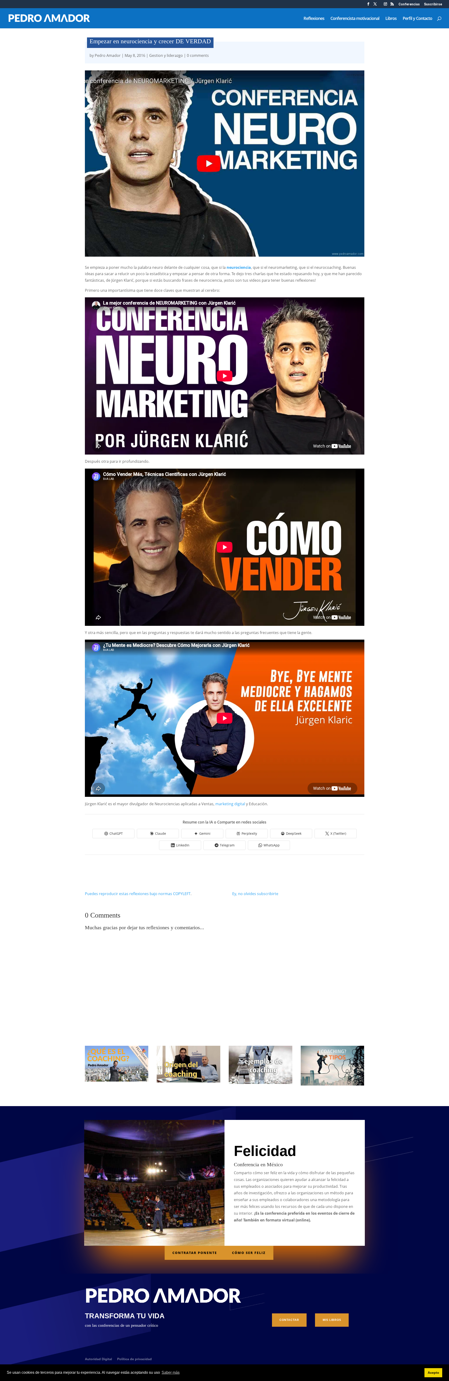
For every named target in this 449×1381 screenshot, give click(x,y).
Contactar (289, 1320)
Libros (391, 19)
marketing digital (230, 803)
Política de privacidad (134, 1359)
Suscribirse (433, 4)
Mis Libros (332, 1320)
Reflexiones (314, 19)
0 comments (198, 55)
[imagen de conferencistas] (385, 5)
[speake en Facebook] (368, 5)
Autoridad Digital (98, 1359)
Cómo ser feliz (249, 1252)
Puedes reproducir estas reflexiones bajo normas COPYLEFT (138, 893)
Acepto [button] (433, 1372)
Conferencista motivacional (354, 19)
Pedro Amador (108, 55)
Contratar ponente (194, 1252)
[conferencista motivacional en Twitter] (375, 5)
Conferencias (409, 4)
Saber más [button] (171, 1372)
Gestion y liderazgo (166, 55)
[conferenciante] (392, 5)
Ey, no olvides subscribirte (255, 893)
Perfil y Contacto (417, 19)
